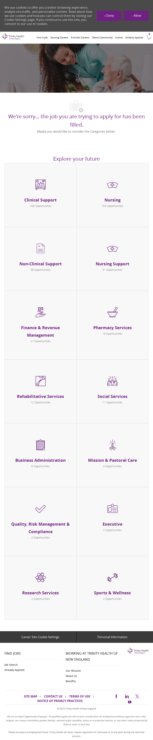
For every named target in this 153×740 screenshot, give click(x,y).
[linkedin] (127, 695)
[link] (12, 38)
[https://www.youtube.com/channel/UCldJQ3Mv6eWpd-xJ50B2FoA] (130, 701)
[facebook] (116, 695)
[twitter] (137, 695)
